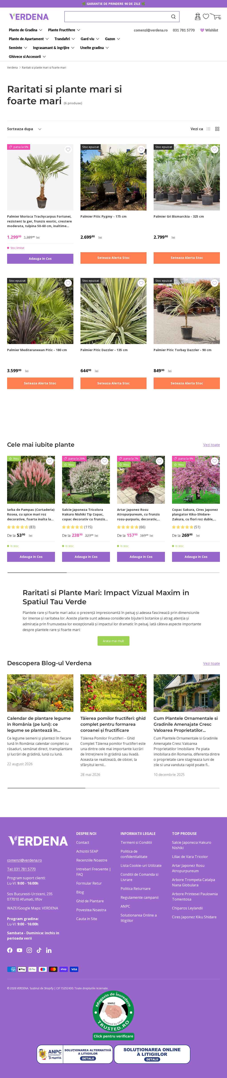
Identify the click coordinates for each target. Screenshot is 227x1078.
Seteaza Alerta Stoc (113, 258)
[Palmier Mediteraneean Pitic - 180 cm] (40, 311)
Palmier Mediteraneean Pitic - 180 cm (37, 350)
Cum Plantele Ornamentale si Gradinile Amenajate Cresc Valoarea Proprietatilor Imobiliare (186, 725)
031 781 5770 (184, 30)
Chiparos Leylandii (187, 908)
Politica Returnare (136, 888)
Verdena (12, 67)
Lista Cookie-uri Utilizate (141, 865)
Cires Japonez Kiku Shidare (194, 917)
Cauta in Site (86, 918)
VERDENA (22, 988)
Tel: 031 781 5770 (21, 869)
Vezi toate (211, 444)
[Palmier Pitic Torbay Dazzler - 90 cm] (187, 311)
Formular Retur (89, 883)
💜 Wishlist (209, 30)
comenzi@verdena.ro (151, 30)
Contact (82, 842)
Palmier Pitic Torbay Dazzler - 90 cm (182, 350)
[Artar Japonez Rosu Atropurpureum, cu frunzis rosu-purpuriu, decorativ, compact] (141, 480)
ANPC (125, 906)
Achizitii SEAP (87, 851)
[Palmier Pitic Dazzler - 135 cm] (113, 311)
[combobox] (122, 16)
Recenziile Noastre (91, 860)
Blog (80, 892)
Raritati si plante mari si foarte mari (44, 67)
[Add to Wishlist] (68, 149)
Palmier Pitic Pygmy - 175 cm (103, 216)
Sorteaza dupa (20, 128)
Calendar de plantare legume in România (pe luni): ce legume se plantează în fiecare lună (39, 725)
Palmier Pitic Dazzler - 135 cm (104, 350)
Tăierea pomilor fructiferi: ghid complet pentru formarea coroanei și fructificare (113, 724)
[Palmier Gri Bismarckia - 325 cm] (187, 177)
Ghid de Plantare (90, 901)
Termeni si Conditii (136, 842)
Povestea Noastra (91, 909)
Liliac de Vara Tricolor (190, 856)
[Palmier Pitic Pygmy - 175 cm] (113, 177)
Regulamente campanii (140, 897)
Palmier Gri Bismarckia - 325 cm (179, 216)
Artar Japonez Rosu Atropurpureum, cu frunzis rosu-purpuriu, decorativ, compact (138, 515)
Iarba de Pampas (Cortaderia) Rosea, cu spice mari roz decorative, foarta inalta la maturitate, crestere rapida (31, 515)
